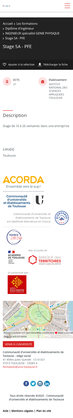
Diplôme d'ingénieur (19, 28)
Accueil (8, 24)
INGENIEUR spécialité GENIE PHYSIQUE (32, 33)
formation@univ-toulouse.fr (20, 367)
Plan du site (43, 411)
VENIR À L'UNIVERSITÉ (18, 344)
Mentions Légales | (23, 411)
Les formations (27, 24)
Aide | (7, 411)
